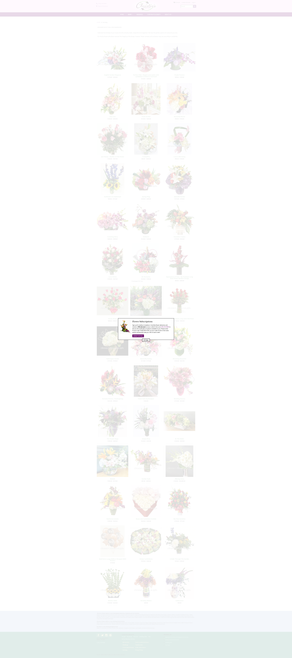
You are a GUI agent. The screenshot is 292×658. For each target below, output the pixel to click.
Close (146, 340)
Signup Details (138, 336)
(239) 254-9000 (165, 327)
